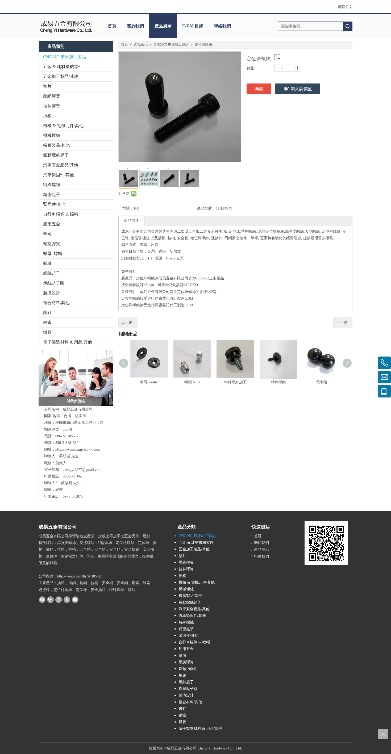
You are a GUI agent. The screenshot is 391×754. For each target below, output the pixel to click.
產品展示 (163, 26)
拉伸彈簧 (51, 106)
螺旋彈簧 (51, 243)
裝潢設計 (51, 293)
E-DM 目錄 (192, 26)
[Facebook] (42, 599)
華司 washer (149, 382)
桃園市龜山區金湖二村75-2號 (79, 423)
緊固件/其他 (54, 204)
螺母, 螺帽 (52, 253)
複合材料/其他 (56, 302)
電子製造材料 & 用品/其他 (67, 342)
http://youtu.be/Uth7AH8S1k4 (80, 576)
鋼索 (47, 322)
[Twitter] (67, 599)
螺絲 (47, 263)
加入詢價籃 (301, 88)
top (383, 734)
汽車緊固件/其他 (58, 175)
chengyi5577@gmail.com (82, 470)
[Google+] (50, 599)
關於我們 (135, 26)
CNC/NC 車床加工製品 (64, 57)
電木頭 (321, 382)
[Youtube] (75, 599)
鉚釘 (47, 312)
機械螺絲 (51, 135)
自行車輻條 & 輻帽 (60, 214)
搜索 (347, 26)
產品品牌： (206, 208)
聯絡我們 (222, 26)
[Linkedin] (58, 599)
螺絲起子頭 (53, 283)
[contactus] (76, 378)
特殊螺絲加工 (235, 382)
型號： (128, 208)
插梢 (47, 116)
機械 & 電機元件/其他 (63, 125)
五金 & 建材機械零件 (62, 66)
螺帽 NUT (192, 382)
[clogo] (66, 26)
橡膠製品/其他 (56, 145)
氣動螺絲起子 (56, 155)
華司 (47, 234)
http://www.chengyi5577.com (77, 449)
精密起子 (51, 194)
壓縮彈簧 (51, 96)
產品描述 (131, 221)
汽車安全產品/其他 (60, 165)
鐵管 (47, 332)
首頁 (112, 26)
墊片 (47, 86)
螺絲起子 (51, 273)
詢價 (259, 88)
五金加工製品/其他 (60, 76)
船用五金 (51, 224)
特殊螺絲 (51, 184)
